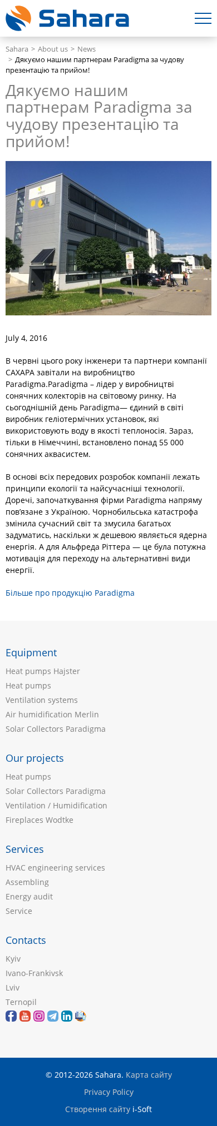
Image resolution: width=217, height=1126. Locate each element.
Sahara (17, 49)
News (86, 49)
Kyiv (13, 958)
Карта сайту (149, 1074)
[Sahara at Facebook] (11, 1016)
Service (19, 911)
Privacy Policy (109, 1092)
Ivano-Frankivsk (34, 973)
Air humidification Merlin (52, 714)
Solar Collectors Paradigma (56, 728)
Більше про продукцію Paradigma (70, 592)
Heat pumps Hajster (43, 671)
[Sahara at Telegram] (52, 1016)
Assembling (27, 882)
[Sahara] (25, 1016)
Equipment (31, 652)
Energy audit (29, 896)
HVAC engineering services (55, 867)
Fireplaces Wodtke (39, 820)
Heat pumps (28, 685)
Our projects (35, 758)
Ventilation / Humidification (56, 805)
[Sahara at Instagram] (39, 1016)
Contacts (26, 940)
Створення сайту (97, 1109)
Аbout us (53, 49)
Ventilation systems (42, 700)
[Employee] (80, 1016)
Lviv (12, 987)
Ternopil (21, 1002)
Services (25, 849)
